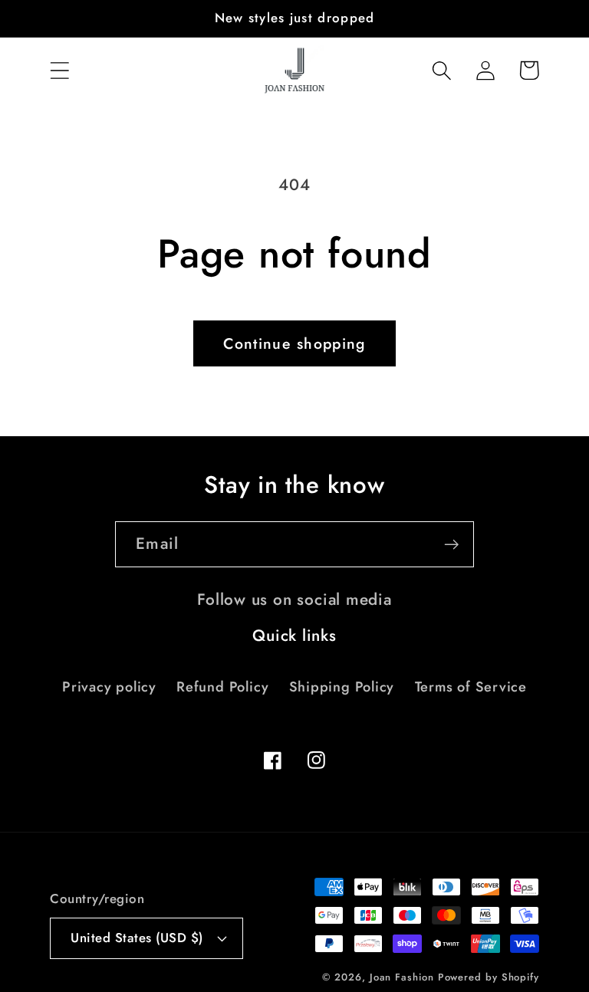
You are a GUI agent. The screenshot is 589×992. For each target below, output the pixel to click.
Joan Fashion (404, 977)
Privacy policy (109, 687)
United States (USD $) (137, 937)
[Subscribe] (451, 544)
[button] (59, 70)
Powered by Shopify (488, 977)
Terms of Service (471, 687)
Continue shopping (294, 343)
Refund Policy (222, 687)
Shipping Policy (342, 687)
